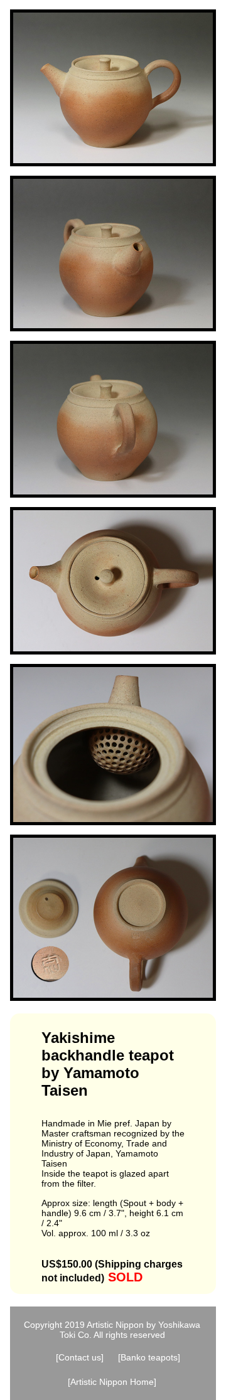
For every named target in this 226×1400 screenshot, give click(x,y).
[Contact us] (80, 1357)
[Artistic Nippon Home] (112, 1382)
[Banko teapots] (149, 1357)
